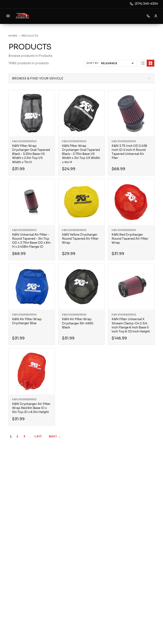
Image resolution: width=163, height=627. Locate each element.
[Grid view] (150, 63)
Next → (55, 436)
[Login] (156, 16)
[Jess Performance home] (22, 16)
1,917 (38, 436)
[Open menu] (8, 16)
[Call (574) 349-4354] (148, 16)
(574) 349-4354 (146, 4)
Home (12, 35)
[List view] (143, 63)
